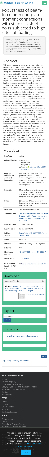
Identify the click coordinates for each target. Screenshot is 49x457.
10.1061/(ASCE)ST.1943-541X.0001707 (33, 252)
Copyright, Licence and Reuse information (19, 387)
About (4, 379)
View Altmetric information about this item (22, 336)
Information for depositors (13, 389)
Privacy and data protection (13, 384)
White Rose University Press (14, 427)
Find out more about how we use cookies (29, 445)
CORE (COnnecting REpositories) (17, 360)
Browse (5, 404)
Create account (8, 419)
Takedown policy (9, 381)
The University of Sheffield (29, 214)
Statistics (5, 409)
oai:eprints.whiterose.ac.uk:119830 (34, 264)
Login (4, 421)
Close (26, 452)
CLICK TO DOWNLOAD (35, 294)
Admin (44, 356)
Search (5, 401)
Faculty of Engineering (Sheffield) (33, 215)
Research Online (18, 3)
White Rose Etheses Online (13, 424)
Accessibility (7, 394)
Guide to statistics (9, 412)
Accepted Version (12, 281)
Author (26, 258)
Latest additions (8, 407)
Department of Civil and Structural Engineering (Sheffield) (32, 218)
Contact (5, 392)
